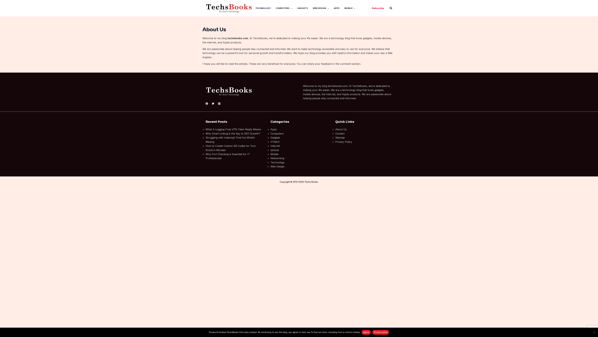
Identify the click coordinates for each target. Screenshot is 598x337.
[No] (594, 332)
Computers (283, 8)
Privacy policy (381, 332)
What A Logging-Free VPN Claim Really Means (233, 129)
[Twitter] (213, 103)
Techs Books (311, 182)
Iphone (275, 150)
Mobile (348, 8)
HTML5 (275, 141)
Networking (277, 158)
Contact (339, 133)
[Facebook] (207, 103)
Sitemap (340, 137)
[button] (291, 8)
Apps (336, 8)
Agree (366, 332)
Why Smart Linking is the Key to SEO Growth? (233, 133)
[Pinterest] (219, 103)
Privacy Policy (343, 141)
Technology (263, 8)
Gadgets (302, 8)
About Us (341, 129)
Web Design (319, 8)
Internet (275, 145)
